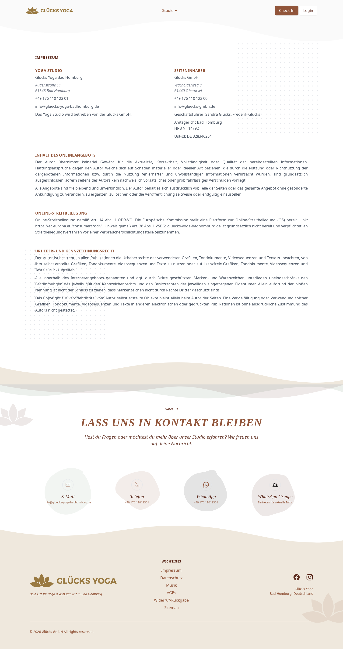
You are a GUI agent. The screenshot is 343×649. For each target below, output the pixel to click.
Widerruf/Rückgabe (171, 600)
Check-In (286, 10)
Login (308, 10)
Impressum (171, 570)
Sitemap (171, 607)
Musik (171, 585)
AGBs (171, 592)
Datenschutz (171, 577)
